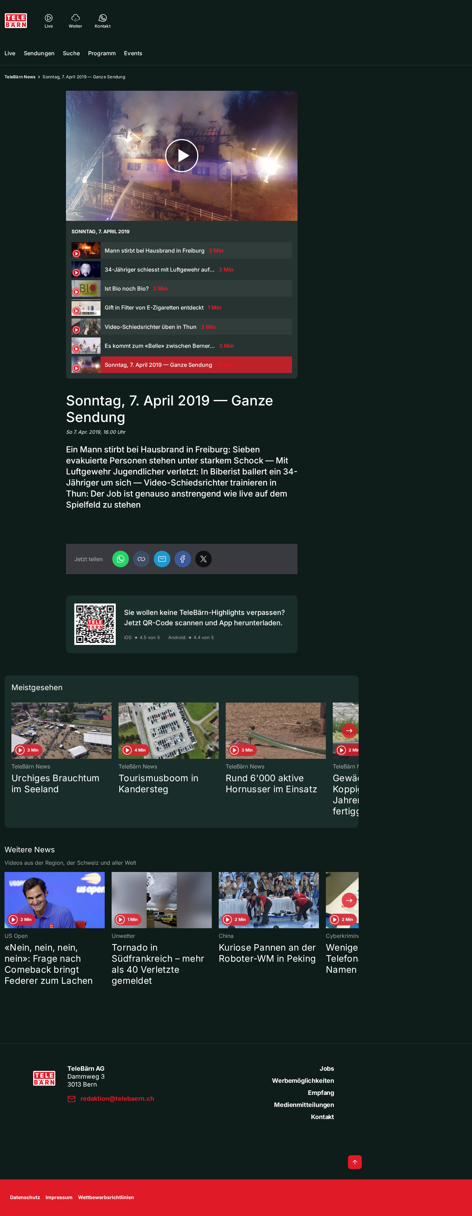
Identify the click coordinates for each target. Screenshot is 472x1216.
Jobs (327, 1068)
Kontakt (322, 1116)
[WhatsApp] (120, 559)
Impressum (59, 1197)
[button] (141, 559)
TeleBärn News (20, 76)
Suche (71, 53)
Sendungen (39, 53)
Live (10, 53)
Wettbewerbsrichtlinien (106, 1197)
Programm (102, 53)
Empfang (321, 1092)
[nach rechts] (349, 730)
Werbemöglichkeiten (303, 1080)
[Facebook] (182, 559)
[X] (203, 559)
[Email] (162, 559)
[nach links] (13, 730)
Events (133, 53)
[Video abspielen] (182, 156)
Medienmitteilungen (304, 1104)
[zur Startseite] (16, 20)
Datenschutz (25, 1197)
